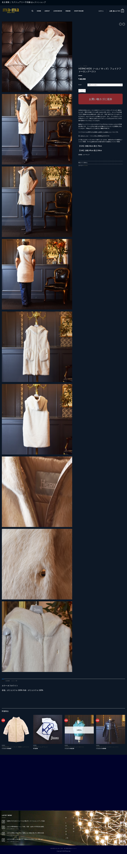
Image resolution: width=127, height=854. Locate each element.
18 (73, 828)
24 (66, 831)
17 (66, 828)
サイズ (79, 84)
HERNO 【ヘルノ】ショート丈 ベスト (74, 747)
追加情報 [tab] (8, 680)
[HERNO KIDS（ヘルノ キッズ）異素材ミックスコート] (16, 729)
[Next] (125, 734)
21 (101, 828)
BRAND (68, 11)
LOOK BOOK (57, 11)
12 (82, 826)
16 (119, 826)
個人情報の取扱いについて (70, 848)
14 (101, 826)
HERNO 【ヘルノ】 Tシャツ (40, 747)
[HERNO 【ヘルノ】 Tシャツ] (47, 729)
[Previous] (2, 734)
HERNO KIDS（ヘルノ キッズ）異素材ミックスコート (15, 747)
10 (66, 826)
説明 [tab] (3, 680)
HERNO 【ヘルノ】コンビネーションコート (107, 747)
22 (110, 828)
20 (92, 828)
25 (73, 831)
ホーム (80, 66)
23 (119, 828)
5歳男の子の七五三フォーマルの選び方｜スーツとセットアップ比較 (26, 821)
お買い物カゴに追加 (100, 98)
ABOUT (47, 11)
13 (92, 826)
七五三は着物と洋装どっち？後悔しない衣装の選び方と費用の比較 (25, 833)
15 (110, 826)
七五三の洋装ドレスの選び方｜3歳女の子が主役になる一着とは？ (25, 839)
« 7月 (66, 838)
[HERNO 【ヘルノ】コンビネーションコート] (110, 729)
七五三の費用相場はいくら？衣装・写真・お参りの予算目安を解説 (25, 826)
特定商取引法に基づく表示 (56, 848)
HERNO (85, 66)
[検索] (32, 11)
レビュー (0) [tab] (14, 680)
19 (82, 828)
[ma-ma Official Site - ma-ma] (14, 11)
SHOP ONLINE (78, 11)
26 (82, 831)
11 (73, 826)
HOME (39, 11)
